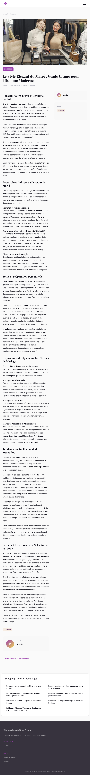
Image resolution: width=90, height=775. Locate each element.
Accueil (5, 14)
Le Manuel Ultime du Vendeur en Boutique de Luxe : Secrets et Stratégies (23, 709)
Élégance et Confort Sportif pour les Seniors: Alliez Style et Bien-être (23, 694)
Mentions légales (10, 757)
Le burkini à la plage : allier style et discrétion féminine (66, 701)
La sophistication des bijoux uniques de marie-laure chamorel (66, 687)
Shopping (13, 14)
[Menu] (84, 3)
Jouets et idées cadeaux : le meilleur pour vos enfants (23, 687)
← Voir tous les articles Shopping (16, 658)
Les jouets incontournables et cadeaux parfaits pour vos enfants (65, 694)
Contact (6, 761)
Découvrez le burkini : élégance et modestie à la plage (23, 701)
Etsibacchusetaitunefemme (18, 730)
